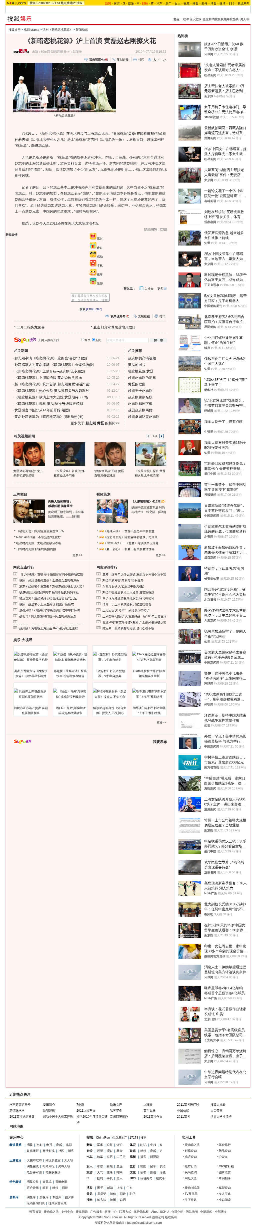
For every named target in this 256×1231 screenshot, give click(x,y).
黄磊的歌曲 (137, 384)
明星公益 (33, 1182)
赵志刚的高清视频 (142, 358)
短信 (113, 1194)
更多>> (161, 722)
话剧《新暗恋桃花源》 (57, 29)
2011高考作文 (153, 1116)
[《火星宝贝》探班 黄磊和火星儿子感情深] (150, 454)
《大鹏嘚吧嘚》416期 (146, 501)
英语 (163, 1166)
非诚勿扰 (183, 1110)
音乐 (59, 1145)
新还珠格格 (17, 1110)
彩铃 (123, 1194)
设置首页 (35, 1212)
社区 (61, 1151)
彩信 (133, 1194)
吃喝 (119, 1172)
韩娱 (55, 1188)
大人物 (68, 1160)
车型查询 (225, 1188)
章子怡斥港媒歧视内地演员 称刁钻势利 (128, 598)
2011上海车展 (86, 1110)
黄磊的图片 (137, 365)
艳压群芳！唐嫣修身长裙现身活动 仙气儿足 (48, 598)
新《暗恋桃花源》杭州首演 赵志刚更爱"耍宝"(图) (52, 384)
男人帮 (244, 19)
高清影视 (48, 1151)
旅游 (89, 1172)
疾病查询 (191, 1172)
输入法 (101, 1200)
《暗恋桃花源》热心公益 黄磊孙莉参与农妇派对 (51, 391)
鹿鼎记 (101, 1194)
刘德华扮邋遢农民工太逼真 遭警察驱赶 (128, 592)
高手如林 (150, 1110)
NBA (143, 1145)
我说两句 (244, 3)
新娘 (110, 1166)
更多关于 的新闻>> (95, 423)
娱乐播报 (33, 1151)
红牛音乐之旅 (192, 19)
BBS (231, 3)
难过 (100, 247)
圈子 (100, 1188)
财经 (89, 1151)
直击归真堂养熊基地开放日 (115, 327)
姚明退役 (49, 1110)
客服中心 (111, 1212)
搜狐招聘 (82, 1212)
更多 (160, 288)
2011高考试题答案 (22, 1116)
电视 (49, 1145)
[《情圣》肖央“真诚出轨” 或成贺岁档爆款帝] (70, 694)
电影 (39, 1145)
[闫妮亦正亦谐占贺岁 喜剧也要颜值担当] (31, 694)
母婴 (100, 1166)
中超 (153, 1145)
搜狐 (33, 3)
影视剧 (154, 1157)
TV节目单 (191, 1194)
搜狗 (79, 3)
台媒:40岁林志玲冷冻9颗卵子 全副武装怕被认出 (134, 622)
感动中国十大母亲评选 (58, 1116)
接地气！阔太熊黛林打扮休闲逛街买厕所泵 (47, 616)
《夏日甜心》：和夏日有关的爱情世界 (129, 549)
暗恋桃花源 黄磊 (141, 371)
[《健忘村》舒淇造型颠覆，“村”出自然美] (110, 657)
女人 (177, 3)
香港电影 (61, 1182)
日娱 (65, 1188)
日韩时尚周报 (25, 549)
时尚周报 (48, 1166)
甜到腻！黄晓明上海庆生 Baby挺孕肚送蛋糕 (48, 628)
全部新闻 (206, 1212)
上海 (120, 1188)
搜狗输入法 (192, 1145)
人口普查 (216, 1110)
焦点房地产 (68, 3)
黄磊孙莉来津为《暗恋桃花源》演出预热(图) (49, 417)
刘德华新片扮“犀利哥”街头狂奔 (123, 580)
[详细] (76, 516)
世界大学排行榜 (221, 1116)
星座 (119, 1166)
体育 (117, 3)
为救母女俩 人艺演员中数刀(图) (123, 586)
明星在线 (33, 1166)
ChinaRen (43, 3)
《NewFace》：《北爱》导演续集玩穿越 (131, 543)
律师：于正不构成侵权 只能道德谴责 (126, 604)
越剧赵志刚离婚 (140, 410)
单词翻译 (225, 1178)
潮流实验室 (53, 1160)
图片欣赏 (225, 1172)
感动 (100, 256)
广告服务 (96, 1212)
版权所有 (171, 1217)
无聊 (100, 283)
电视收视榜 (53, 1172)
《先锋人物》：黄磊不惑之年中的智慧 (129, 531)
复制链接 (123, 59)
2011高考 (183, 1116)
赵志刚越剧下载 (140, 404)
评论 (119, 1145)
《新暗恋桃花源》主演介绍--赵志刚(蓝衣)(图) (49, 371)
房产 (169, 3)
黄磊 (131, 133)
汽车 (159, 3)
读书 (143, 1172)
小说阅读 (225, 1200)
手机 (110, 1178)
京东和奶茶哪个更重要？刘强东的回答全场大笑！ (52, 586)
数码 (100, 1178)
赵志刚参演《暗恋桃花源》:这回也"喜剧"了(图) (50, 358)
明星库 (31, 1197)
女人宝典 (225, 1194)
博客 (213, 3)
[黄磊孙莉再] (28, 454)
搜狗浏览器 (192, 1188)
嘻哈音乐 (33, 1188)
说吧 (123, 1200)
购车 (100, 1157)
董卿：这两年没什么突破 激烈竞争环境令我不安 (134, 574)
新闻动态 (82, 29)
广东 (129, 1188)
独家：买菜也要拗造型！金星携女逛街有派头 (49, 580)
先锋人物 (64, 1166)
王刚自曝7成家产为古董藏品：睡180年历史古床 (134, 616)
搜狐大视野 (218, 1104)
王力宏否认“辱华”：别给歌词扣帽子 (126, 610)
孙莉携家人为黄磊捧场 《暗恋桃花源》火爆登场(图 (54, 365)
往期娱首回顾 (57, 1203)
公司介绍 (177, 1212)
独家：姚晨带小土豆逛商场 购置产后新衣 (46, 604)
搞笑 (100, 274)
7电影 (80, 1104)
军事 (100, 1145)
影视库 (44, 1197)
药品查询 (225, 1151)
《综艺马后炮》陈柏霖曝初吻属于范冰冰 (131, 537)
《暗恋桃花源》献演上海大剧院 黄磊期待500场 (51, 397)
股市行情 (191, 1166)
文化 (133, 1172)
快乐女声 (116, 1104)
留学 (153, 1166)
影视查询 (191, 1151)
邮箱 (110, 1188)
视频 (187, 3)
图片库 (69, 1197)
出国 (143, 1166)
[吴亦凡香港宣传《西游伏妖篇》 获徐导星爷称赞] (31, 657)
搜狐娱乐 (14, 29)
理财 (110, 1151)
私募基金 (116, 1110)
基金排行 (225, 1145)
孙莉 (18, 139)
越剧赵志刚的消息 (142, 378)
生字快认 (191, 1200)
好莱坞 (47, 1182)
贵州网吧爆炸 (119, 1116)
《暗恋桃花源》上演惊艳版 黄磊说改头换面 (48, 378)
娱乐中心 (17, 1137)
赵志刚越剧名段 (140, 397)
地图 (113, 1200)
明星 (30, 1145)
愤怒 (100, 265)
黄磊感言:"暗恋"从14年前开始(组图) (42, 410)
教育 (133, 1166)
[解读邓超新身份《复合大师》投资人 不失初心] (110, 694)
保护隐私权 (141, 1212)
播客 (195, 3)
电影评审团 (34, 1172)
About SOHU (160, 1212)
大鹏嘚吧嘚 (34, 1160)
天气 (100, 1172)
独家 (45, 1188)
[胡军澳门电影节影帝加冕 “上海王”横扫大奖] (149, 694)
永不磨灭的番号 (20, 1104)
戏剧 (69, 1145)
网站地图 (192, 1212)
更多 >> (77, 555)
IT (152, 3)
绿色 (163, 1172)
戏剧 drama (31, 29)
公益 (110, 1145)
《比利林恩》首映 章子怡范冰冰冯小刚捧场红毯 (51, 574)
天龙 (89, 1194)
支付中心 (67, 1212)
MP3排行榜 (226, 1166)
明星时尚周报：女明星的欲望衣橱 (38, 543)
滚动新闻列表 (36, 1203)
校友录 (160, 1178)
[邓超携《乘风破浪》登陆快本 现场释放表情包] (70, 657)
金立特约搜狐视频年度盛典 (221, 19)
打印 (141, 59)
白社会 (149, 288)
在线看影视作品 (148, 133)
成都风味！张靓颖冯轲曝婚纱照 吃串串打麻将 (49, 610)
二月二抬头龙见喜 (31, 327)
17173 (55, 3)
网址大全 (191, 1178)
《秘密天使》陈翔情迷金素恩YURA (40, 531)
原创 (153, 1172)
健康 (110, 1172)
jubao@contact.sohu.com (144, 1223)
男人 (119, 1178)
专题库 (56, 1197)
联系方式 (125, 1212)
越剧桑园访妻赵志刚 (144, 417)
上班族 (148, 1104)
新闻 (89, 1145)
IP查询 (223, 1157)
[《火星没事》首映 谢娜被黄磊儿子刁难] (69, 454)
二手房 (121, 1157)
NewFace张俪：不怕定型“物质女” (38, 537)
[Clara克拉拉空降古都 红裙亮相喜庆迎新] (149, 657)
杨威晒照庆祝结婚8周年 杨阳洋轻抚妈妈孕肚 (49, 592)
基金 (119, 1151)
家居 (110, 1157)
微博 (223, 3)
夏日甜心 (49, 1104)
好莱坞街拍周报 (45, 549)
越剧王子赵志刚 (140, 391)
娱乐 (131, 3)
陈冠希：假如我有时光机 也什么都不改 (128, 628)
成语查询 (191, 1157)
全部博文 (221, 1212)
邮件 (205, 3)
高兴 (100, 239)
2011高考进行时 (188, 1104)
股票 (100, 1151)
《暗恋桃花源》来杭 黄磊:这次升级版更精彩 (48, 404)
